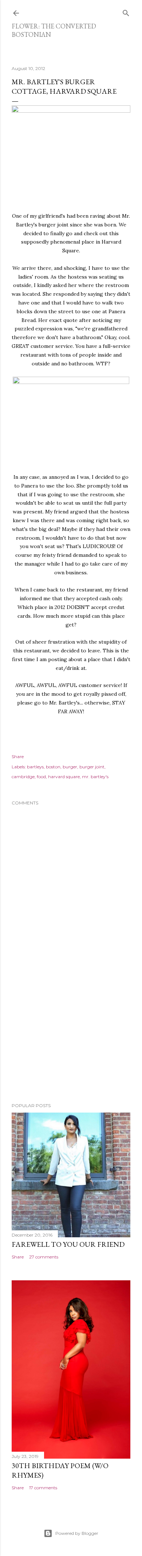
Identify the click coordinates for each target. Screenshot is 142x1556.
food (41, 776)
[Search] (126, 11)
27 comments (43, 1257)
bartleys (35, 766)
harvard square (64, 776)
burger (70, 766)
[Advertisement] (71, 1038)
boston (53, 766)
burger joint (91, 766)
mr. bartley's (95, 776)
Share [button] (18, 756)
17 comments (43, 1487)
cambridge (23, 776)
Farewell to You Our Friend (68, 1244)
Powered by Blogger (76, 1533)
